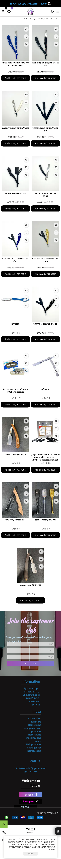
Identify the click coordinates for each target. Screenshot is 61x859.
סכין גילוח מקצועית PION (15, 193)
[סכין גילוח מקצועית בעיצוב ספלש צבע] (45, 59)
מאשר (30, 854)
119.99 (50, 137)
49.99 (50, 71)
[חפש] (52, 11)
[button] (45, 78)
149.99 (50, 267)
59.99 (41, 136)
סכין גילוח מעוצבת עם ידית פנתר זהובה (45, 260)
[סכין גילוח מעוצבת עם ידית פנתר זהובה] (45, 255)
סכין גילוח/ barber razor (45, 519)
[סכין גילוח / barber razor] (15, 451)
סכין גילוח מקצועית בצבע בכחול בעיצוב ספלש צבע (15, 64)
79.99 (41, 267)
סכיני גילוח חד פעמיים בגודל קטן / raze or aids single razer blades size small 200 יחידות (45, 457)
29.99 (42, 71)
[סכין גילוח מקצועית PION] (15, 190)
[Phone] (4, 832)
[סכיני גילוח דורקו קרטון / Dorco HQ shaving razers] (15, 379)
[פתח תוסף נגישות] (58, 831)
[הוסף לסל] (56, 44)
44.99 (12, 136)
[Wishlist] (9, 11)
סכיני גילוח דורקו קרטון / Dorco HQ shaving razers (16, 390)
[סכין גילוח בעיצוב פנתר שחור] (45, 320)
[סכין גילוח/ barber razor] (45, 516)
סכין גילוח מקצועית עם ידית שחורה (45, 194)
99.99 (20, 137)
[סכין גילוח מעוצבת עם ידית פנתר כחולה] (15, 255)
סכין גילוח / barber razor (15, 454)
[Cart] (3, 11)
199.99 (17, 398)
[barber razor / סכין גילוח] (15, 516)
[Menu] (58, 11)
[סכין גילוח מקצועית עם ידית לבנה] (15, 125)
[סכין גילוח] (15, 311)
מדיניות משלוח (31, 691)
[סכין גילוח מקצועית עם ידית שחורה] (45, 190)
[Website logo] (30, 11)
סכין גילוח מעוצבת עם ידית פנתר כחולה (15, 260)
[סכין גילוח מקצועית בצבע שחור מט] (45, 125)
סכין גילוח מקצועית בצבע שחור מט (45, 129)
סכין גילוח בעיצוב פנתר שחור (45, 323)
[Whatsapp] (4, 825)
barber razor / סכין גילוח (15, 519)
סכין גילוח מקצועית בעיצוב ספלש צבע (45, 64)
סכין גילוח (15, 323)
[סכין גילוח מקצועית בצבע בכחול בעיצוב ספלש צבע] (15, 59)
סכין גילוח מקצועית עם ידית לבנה (16, 128)
